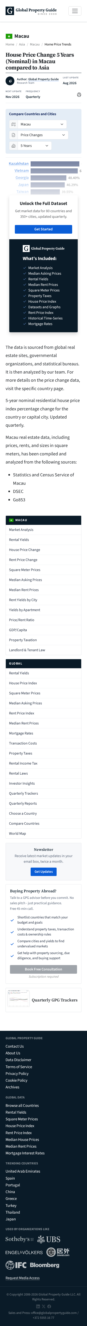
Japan (23, 184)
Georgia (22, 177)
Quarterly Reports (23, 803)
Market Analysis (21, 529)
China (10, 1192)
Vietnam (22, 170)
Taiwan (22, 191)
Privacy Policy (17, 1074)
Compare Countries (24, 823)
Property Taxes (20, 753)
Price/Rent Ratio (21, 620)
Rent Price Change (23, 559)
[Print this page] (79, 94)
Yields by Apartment (24, 610)
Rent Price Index (21, 713)
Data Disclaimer (18, 1060)
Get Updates (44, 871)
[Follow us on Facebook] (49, 1306)
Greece (11, 1198)
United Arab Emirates (23, 1171)
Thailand (13, 1212)
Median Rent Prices (24, 589)
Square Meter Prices (24, 569)
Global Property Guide (43, 79)
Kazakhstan (19, 163)
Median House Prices (22, 1140)
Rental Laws (18, 773)
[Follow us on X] (43, 1306)
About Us (13, 1053)
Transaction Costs (23, 743)
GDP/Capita (18, 630)
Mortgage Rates (21, 733)
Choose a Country (23, 813)
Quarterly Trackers (23, 793)
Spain (10, 1178)
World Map (17, 833)
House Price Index (23, 683)
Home (10, 44)
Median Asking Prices (25, 579)
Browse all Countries (22, 1105)
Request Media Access (23, 1278)
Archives (12, 1087)
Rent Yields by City (23, 599)
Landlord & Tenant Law (27, 650)
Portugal (13, 1185)
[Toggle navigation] (74, 11)
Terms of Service (19, 1067)
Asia (22, 44)
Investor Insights (22, 783)
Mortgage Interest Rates (25, 1153)
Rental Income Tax (23, 763)
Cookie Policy (16, 1080)
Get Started (43, 229)
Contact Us (15, 1046)
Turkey (11, 1205)
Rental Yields (19, 539)
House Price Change (24, 549)
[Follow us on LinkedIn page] (38, 1306)
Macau (35, 44)
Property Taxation (23, 640)
